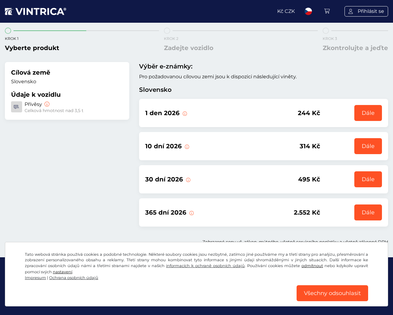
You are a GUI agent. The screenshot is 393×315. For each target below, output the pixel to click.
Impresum (35, 277)
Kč (286, 11)
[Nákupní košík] (327, 11)
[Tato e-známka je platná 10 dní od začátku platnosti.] (186, 146)
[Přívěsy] (46, 104)
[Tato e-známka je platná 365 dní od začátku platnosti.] (191, 212)
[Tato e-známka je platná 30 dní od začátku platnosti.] (187, 179)
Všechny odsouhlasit (332, 293)
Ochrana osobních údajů (73, 277)
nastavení (62, 272)
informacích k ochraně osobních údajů (205, 265)
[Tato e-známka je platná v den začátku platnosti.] (184, 113)
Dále (368, 113)
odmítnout (312, 265)
